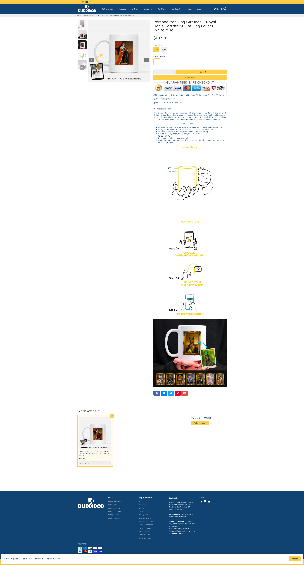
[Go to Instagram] (82, 2)
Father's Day (107, 9)
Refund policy (144, 531)
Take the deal (200, 423)
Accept (295, 559)
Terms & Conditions (146, 525)
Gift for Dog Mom (114, 511)
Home (79, 15)
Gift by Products (114, 518)
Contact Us (176, 9)
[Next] (82, 67)
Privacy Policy (144, 515)
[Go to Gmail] (184, 393)
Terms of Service (145, 528)
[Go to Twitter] (171, 393)
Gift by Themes (113, 515)
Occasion (148, 9)
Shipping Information (146, 521)
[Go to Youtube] (86, 2)
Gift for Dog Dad (114, 508)
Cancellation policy (145, 538)
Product (122, 9)
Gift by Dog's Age (114, 501)
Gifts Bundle (112, 505)
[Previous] (82, 22)
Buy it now (190, 78)
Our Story (161, 9)
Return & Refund (145, 518)
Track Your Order (194, 9)
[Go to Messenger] (164, 393)
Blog (140, 501)
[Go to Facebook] (79, 2)
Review (141, 508)
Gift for (135, 9)
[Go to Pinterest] (178, 393)
